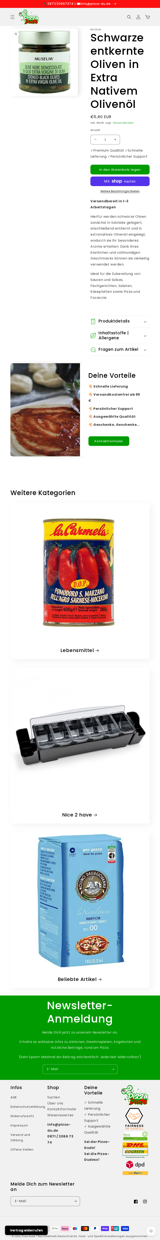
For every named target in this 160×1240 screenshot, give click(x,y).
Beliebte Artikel (77, 979)
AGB (13, 1097)
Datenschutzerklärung (27, 1107)
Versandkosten (123, 123)
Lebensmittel (77, 650)
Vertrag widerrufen (26, 1230)
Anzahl (95, 130)
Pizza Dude (28, 1236)
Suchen (53, 1097)
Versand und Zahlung (20, 1137)
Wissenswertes (60, 1115)
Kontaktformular (109, 441)
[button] (12, 17)
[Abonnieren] (112, 1069)
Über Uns (55, 1103)
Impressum (19, 1125)
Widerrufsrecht (22, 1116)
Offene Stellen (21, 1149)
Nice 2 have (77, 815)
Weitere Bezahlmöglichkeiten (120, 191)
